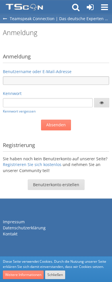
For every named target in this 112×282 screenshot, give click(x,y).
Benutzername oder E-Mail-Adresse (37, 71)
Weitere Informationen (23, 274)
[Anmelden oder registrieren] (90, 7)
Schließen (55, 274)
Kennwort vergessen (19, 111)
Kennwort (12, 93)
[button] (104, 7)
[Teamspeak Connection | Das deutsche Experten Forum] (24, 7)
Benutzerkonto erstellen (56, 184)
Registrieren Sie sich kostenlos (32, 164)
